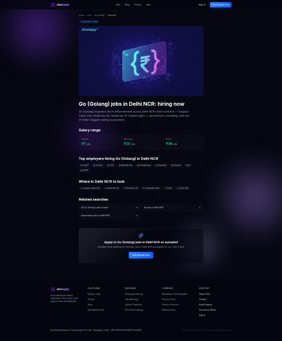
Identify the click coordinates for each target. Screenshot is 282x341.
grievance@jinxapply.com (220, 330)
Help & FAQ (204, 294)
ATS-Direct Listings (134, 310)
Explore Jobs (94, 294)
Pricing (137, 4)
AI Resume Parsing (134, 294)
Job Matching (131, 299)
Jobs (117, 4)
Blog (127, 4)
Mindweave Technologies (174, 294)
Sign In (202, 4)
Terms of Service (170, 304)
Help (148, 4)
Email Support (205, 304)
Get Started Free (220, 4)
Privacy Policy (169, 299)
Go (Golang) (99, 15)
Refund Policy (168, 310)
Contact (203, 299)
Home (81, 15)
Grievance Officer (207, 310)
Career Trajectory (133, 304)
